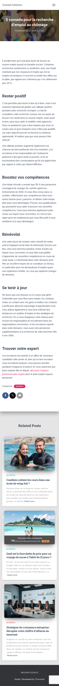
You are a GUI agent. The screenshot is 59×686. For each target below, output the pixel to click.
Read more (29, 501)
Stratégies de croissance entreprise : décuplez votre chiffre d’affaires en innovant (28, 631)
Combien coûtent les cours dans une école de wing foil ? (28, 481)
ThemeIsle (40, 679)
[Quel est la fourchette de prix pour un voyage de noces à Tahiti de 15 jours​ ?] (29, 527)
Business (19, 386)
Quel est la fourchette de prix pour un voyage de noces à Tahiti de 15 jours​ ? (28, 555)
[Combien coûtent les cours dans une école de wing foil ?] (29, 453)
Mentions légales (29, 673)
